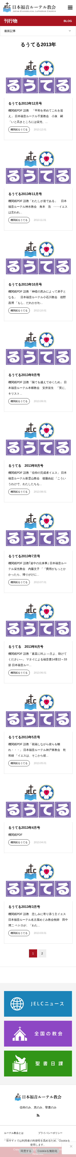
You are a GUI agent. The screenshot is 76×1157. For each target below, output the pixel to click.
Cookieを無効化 (47, 1151)
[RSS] (38, 1115)
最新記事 (10, 31)
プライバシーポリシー (50, 1133)
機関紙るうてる (19, 129)
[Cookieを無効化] (71, 1146)
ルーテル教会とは (14, 1133)
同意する (26, 1151)
